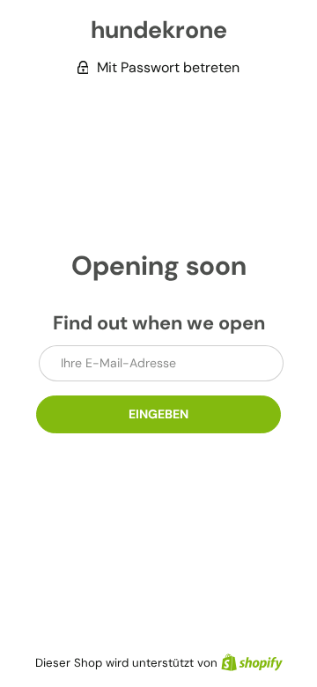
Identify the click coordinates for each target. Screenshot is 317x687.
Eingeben (158, 414)
